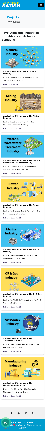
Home (9, 21)
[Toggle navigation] (41, 5)
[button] (11, 413)
